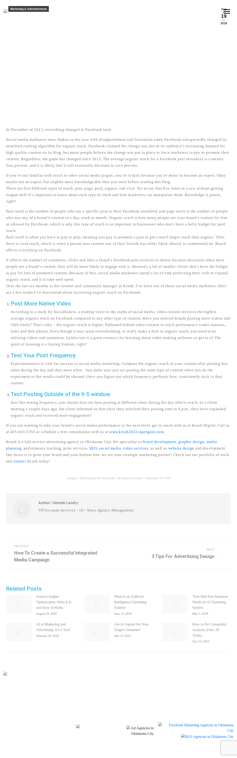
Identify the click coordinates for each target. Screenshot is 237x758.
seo (142, 703)
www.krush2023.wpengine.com (136, 432)
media (90, 703)
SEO (93, 448)
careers (207, 707)
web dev (149, 694)
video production (161, 676)
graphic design (191, 442)
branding (94, 676)
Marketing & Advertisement (28, 9)
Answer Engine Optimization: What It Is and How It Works (53, 602)
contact (19, 461)
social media (110, 448)
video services (135, 448)
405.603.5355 (16, 700)
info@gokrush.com (52, 700)
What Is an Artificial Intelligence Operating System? (130, 602)
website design (181, 448)
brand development (160, 442)
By (130, 478)
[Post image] (18, 604)
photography (155, 685)
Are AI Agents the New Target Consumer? (131, 627)
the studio (210, 699)
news (205, 691)
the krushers (212, 675)
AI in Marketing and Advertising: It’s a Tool (53, 627)
